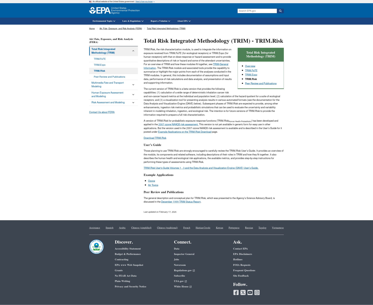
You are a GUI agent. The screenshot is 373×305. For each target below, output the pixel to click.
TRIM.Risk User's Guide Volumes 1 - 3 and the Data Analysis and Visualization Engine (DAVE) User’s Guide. (201, 168)
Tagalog (262, 227)
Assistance (94, 227)
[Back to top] (365, 297)
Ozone (151, 181)
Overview (250, 66)
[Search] (280, 11)
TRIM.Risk (99, 70)
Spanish (109, 227)
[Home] (114, 10)
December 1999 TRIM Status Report (181, 201)
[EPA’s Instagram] (257, 292)
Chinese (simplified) (141, 227)
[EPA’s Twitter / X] (243, 292)
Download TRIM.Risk (155, 138)
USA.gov (179, 281)
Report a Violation (159, 21)
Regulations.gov (183, 270)
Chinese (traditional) (167, 227)
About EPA (182, 21)
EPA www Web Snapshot (129, 265)
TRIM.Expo (251, 74)
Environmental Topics (102, 21)
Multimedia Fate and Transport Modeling (108, 84)
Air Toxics (153, 185)
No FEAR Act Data (126, 275)
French (186, 227)
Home (92, 29)
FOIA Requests (241, 265)
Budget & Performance (128, 254)
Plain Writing (122, 281)
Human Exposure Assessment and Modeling (107, 94)
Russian (249, 227)
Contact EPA (240, 248)
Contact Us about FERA (102, 112)
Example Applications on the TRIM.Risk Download (184, 132)
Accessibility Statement (128, 248)
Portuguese (234, 227)
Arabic (122, 227)
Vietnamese (278, 227)
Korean (219, 227)
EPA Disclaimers (242, 254)
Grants (119, 270)
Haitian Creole (203, 227)
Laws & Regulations (131, 21)
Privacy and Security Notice (130, 286)
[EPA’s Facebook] (236, 292)
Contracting (121, 259)
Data (176, 248)
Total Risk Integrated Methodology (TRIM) (166, 29)
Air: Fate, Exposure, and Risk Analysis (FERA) (121, 29)
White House (181, 286)
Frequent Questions (244, 270)
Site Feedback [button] (241, 275)
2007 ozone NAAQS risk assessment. (178, 124)
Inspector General (184, 254)
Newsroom (180, 265)
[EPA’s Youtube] (250, 292)
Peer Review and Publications (261, 83)
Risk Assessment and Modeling (108, 102)
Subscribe (179, 275)
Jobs (176, 259)
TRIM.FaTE (251, 70)
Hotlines (237, 259)
